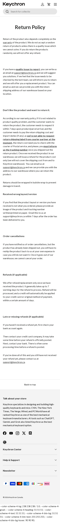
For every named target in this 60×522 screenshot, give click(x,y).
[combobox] (30, 11)
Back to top (30, 384)
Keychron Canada (16, 497)
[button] (49, 4)
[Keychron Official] (4, 442)
